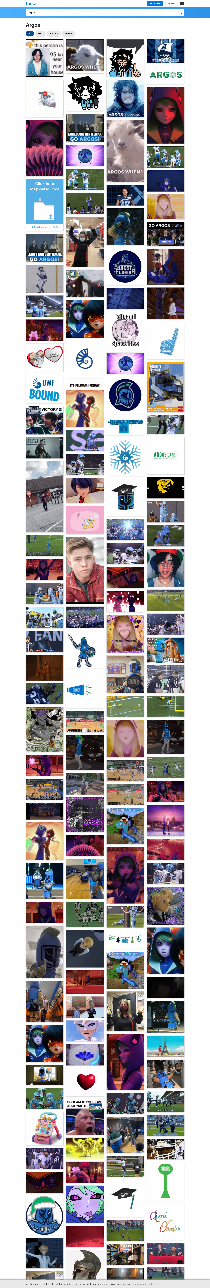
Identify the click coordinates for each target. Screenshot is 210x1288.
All (30, 33)
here (155, 1284)
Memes (68, 33)
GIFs (40, 33)
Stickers (54, 33)
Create (156, 3)
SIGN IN (171, 3)
